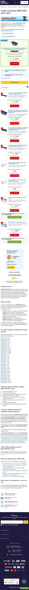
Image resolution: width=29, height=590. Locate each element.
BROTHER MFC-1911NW (6, 382)
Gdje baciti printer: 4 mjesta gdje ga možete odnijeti (13, 476)
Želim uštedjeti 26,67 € (15, 241)
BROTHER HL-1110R (5, 357)
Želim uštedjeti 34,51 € (15, 217)
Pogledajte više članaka (6, 78)
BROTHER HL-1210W (5, 367)
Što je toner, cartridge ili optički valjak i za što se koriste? (15, 71)
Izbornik (25, 2)
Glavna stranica (3, 6)
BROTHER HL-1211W (5, 370)
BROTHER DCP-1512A (5, 342)
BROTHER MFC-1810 (5, 374)
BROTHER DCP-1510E (5, 339)
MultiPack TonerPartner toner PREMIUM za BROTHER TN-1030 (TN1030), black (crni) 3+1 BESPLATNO (14, 49)
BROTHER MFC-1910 (5, 378)
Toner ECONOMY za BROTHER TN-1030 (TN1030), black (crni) (17, 163)
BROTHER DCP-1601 (5, 345)
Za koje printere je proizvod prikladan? (14, 56)
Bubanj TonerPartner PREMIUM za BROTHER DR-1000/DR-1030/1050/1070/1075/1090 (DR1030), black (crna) (18, 129)
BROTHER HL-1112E (5, 363)
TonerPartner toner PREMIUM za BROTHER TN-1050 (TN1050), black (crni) (17, 146)
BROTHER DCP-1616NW (6, 353)
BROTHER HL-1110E (5, 356)
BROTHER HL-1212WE (5, 372)
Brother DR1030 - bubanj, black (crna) (16, 222)
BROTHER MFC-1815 (5, 377)
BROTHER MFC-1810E (5, 375)
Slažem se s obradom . (10, 524)
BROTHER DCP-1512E (5, 343)
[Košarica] (18, 2)
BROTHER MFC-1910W (5, 379)
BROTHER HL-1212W (5, 371)
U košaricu (15, 63)
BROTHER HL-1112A (5, 361)
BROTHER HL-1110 (5, 354)
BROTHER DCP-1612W (5, 350)
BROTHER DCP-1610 (5, 346)
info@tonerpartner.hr (12, 264)
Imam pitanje (11, 267)
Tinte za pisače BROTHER (7, 33)
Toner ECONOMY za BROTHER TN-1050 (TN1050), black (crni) (17, 180)
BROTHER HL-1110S (5, 358)
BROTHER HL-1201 (5, 365)
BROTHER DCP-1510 (5, 338)
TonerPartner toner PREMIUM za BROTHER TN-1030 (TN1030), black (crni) (17, 93)
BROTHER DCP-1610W (5, 347)
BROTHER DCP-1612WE (6, 351)
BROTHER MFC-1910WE (6, 381)
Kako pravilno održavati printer (9, 469)
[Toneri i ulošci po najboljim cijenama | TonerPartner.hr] (4, 2)
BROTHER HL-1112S (5, 364)
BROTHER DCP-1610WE (6, 349)
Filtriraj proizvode (14, 82)
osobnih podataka (14, 524)
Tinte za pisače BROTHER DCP (8, 36)
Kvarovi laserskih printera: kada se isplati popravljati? (14, 467)
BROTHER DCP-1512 (5, 340)
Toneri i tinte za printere (12, 6)
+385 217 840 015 (10, 261)
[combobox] (13, 87)
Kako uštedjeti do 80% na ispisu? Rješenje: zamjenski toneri (14, 75)
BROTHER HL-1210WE (5, 368)
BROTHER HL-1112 (5, 360)
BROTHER (20, 6)
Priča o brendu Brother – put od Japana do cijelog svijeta (14, 463)
